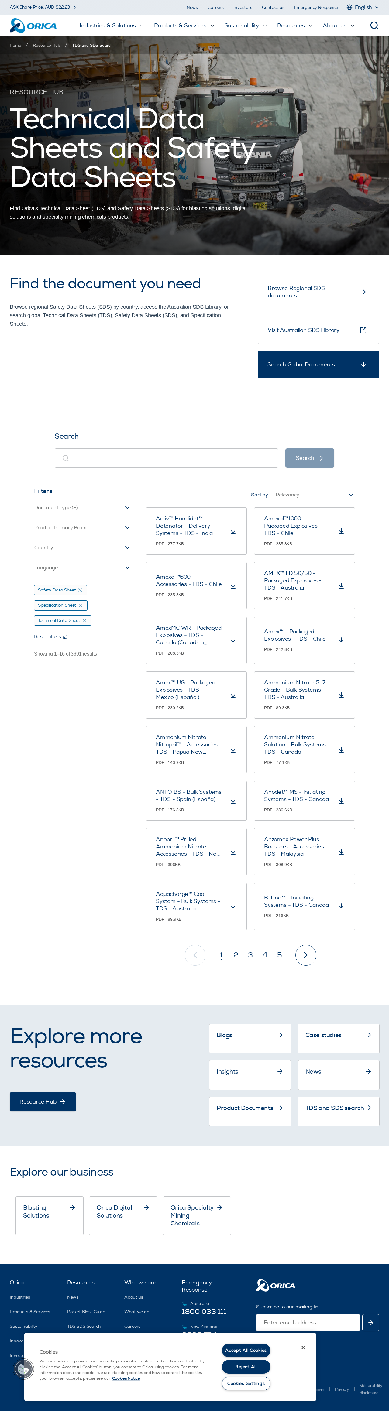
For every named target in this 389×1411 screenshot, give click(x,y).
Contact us (273, 7)
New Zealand (203, 1326)
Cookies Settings (246, 1383)
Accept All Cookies (246, 1350)
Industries (20, 1297)
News (192, 7)
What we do (136, 1311)
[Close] (303, 1347)
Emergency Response (316, 7)
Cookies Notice (126, 1378)
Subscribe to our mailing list (288, 1307)
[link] (92, 45)
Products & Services (30, 1311)
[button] (23, 1369)
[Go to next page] (305, 955)
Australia (199, 1303)
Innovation (21, 1341)
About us (133, 1297)
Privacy (342, 1389)
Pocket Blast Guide (86, 1311)
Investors (242, 7)
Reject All (245, 1366)
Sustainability (23, 1326)
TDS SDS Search (84, 1326)
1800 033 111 (204, 1311)
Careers (216, 7)
